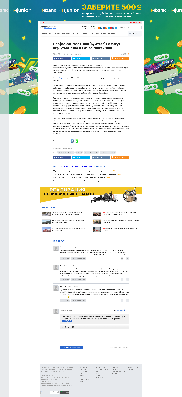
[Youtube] (111, 28)
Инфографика (100, 377)
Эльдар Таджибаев (108, 152)
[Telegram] (116, 28)
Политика (56, 33)
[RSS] (99, 28)
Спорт (91, 33)
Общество (75, 33)
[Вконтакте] (101, 28)
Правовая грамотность (119, 371)
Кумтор (79, 152)
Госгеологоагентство (65, 152)
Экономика (66, 33)
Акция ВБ (111, 33)
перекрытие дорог (91, 152)
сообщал (59, 78)
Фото (97, 373)
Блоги (97, 371)
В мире (82, 381)
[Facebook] (104, 28)
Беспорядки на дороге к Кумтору (76, 166)
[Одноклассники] (106, 28)
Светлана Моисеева (74, 54)
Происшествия (101, 33)
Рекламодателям (135, 22)
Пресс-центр (131, 369)
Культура (84, 33)
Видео (98, 375)
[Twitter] (109, 28)
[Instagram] (113, 28)
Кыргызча (44, 22)
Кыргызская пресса (102, 369)
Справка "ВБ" (115, 373)
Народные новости (101, 367)
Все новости (46, 33)
